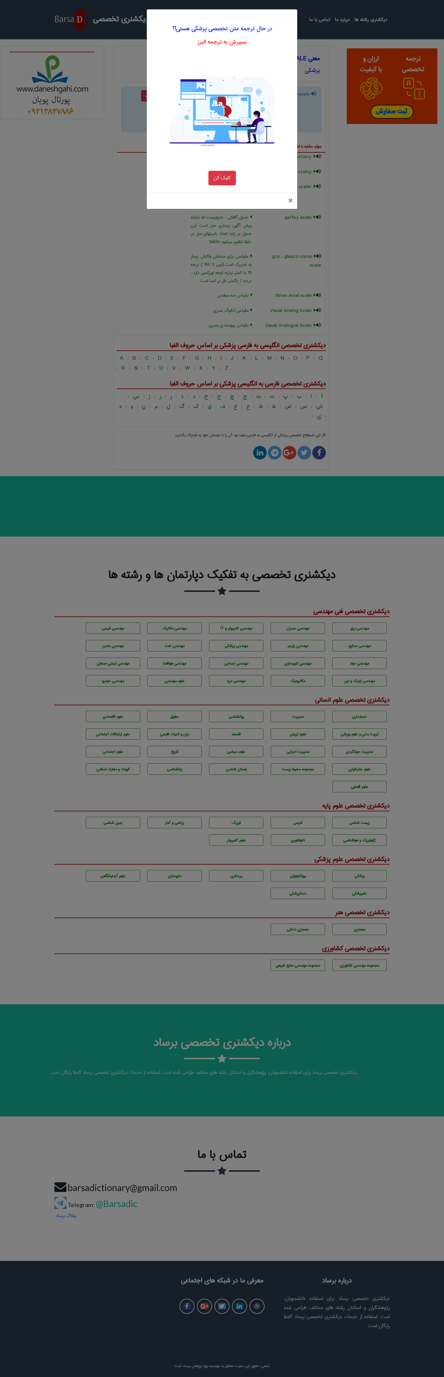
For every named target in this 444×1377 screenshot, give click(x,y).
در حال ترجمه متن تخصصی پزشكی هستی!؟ (222, 28)
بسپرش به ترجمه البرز (222, 42)
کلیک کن (222, 178)
